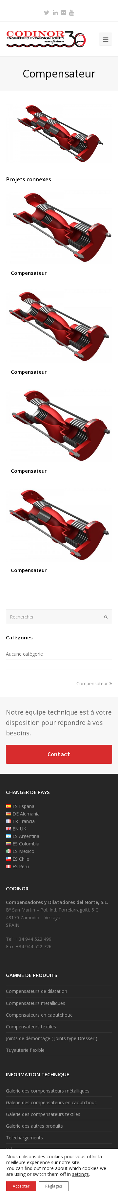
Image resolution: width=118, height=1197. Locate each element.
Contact (59, 754)
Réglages (53, 1186)
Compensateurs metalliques (35, 1003)
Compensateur (29, 273)
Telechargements (24, 1137)
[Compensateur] (59, 162)
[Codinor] (46, 38)
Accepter (21, 1186)
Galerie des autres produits (34, 1126)
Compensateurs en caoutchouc (39, 1015)
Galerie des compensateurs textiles (43, 1114)
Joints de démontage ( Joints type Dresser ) (51, 1038)
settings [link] (80, 1174)
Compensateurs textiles (31, 1026)
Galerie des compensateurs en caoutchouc (51, 1102)
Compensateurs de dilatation (36, 991)
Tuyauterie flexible (25, 1050)
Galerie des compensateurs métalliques (47, 1091)
